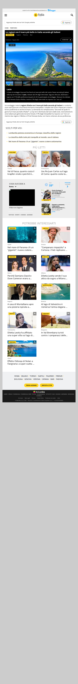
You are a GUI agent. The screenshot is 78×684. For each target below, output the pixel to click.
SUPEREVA (39, 395)
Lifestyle (45, 152)
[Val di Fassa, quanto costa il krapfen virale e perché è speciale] (22, 159)
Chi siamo (20, 398)
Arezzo (43, 244)
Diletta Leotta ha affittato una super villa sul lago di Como (20, 335)
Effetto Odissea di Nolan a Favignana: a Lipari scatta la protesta (21, 364)
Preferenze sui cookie (50, 398)
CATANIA (45, 379)
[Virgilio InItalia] (39, 15)
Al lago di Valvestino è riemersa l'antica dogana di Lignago (54, 307)
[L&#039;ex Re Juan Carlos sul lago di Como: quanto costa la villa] (55, 159)
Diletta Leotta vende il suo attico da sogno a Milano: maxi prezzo (54, 278)
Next (70, 84)
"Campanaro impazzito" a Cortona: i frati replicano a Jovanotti (54, 250)
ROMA (16, 376)
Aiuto (58, 398)
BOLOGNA (18, 379)
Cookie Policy (40, 398)
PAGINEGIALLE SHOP (26, 394)
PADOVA (59, 379)
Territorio (9, 35)
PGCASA (34, 394)
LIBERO (6, 394)
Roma (9, 273)
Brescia (43, 301)
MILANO (24, 376)
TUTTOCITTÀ (49, 394)
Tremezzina (45, 168)
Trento (10, 168)
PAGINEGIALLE (16, 394)
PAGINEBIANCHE (41, 394)
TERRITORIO (13, 28)
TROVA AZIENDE (31, 385)
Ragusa (10, 301)
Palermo (25, 35)
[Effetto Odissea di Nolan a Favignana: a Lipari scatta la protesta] (22, 348)
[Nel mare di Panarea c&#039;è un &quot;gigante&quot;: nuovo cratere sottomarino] (22, 235)
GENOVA (27, 379)
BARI (52, 379)
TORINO (33, 376)
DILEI (53, 394)
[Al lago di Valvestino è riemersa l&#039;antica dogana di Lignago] (55, 292)
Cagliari (18, 35)
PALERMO (50, 376)
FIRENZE (59, 376)
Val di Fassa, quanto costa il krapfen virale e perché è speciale (21, 174)
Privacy (33, 398)
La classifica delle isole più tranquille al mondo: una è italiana (33, 137)
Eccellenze (12, 152)
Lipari (9, 244)
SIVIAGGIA (58, 394)
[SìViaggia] (52, 10)
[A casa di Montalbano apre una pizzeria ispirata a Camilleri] (22, 292)
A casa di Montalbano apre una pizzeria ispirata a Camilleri (20, 307)
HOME (6, 28)
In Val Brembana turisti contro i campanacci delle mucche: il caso (53, 335)
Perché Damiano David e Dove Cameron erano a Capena (19, 278)
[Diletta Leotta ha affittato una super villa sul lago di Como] (22, 320)
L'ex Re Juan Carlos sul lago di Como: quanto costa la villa (54, 174)
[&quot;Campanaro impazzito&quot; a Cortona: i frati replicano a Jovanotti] (55, 235)
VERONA (36, 379)
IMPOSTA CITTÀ (47, 385)
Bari (31, 35)
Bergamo (44, 330)
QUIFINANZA (64, 394)
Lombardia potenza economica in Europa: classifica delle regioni (35, 133)
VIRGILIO (10, 394)
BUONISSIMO (71, 394)
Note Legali (27, 398)
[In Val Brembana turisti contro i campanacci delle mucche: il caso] (55, 320)
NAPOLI (41, 376)
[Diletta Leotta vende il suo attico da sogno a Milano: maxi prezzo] (55, 263)
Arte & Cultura (47, 285)
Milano (43, 273)
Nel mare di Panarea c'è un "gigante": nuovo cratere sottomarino (35, 141)
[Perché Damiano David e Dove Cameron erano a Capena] (22, 263)
